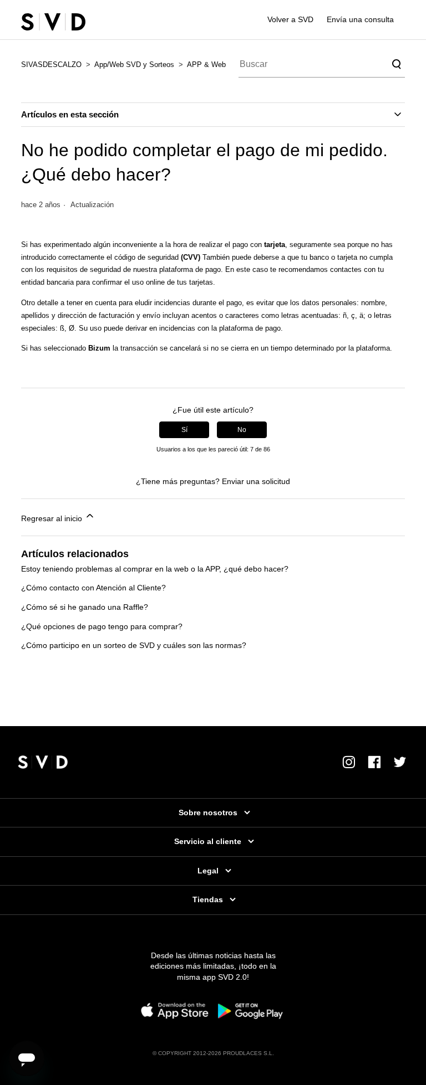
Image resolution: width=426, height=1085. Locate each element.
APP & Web (206, 64)
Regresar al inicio (52, 518)
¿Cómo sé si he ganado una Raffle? (84, 607)
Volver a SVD (290, 19)
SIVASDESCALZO (51, 64)
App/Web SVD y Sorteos (134, 64)
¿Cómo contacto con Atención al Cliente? (93, 587)
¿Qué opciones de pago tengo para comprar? (101, 626)
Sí (184, 430)
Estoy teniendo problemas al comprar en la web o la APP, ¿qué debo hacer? (154, 568)
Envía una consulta (360, 19)
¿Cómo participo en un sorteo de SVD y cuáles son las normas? (133, 645)
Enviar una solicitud (256, 481)
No (241, 430)
